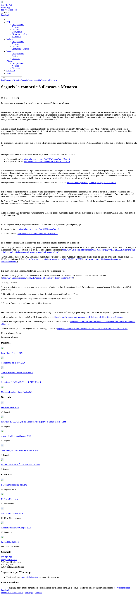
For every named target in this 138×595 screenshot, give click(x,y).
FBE (8, 22)
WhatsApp (5, 7)
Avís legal (29, 592)
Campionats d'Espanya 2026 (13, 363)
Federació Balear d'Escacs (12, 592)
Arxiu (8, 73)
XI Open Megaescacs (10, 499)
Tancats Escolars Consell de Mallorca (17, 372)
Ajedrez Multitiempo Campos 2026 (16, 436)
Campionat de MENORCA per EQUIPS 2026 (21, 382)
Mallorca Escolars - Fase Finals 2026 (16, 392)
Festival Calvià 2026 (10, 407)
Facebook (5, 15)
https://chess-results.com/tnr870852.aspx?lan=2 (39, 229)
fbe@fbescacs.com (9, 10)
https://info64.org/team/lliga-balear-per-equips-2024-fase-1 (91, 182)
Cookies (38, 592)
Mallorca (10, 39)
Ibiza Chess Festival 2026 (12, 353)
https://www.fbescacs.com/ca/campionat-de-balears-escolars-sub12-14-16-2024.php (92, 328)
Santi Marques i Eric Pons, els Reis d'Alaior (19, 450)
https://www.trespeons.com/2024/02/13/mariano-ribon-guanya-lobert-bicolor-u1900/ (37, 278)
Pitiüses (9, 61)
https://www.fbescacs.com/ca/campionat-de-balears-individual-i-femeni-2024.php (88, 317)
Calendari (10, 71)
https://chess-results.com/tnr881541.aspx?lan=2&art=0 (47, 159)
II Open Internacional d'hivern (14, 485)
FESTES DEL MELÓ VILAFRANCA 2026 (20, 465)
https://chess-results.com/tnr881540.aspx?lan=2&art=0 (47, 161)
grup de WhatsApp (30, 577)
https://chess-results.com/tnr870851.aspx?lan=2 (38, 233)
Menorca (10, 51)
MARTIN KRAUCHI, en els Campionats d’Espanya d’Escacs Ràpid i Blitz (33, 422)
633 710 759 (6, 5)
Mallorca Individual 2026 (12, 513)
